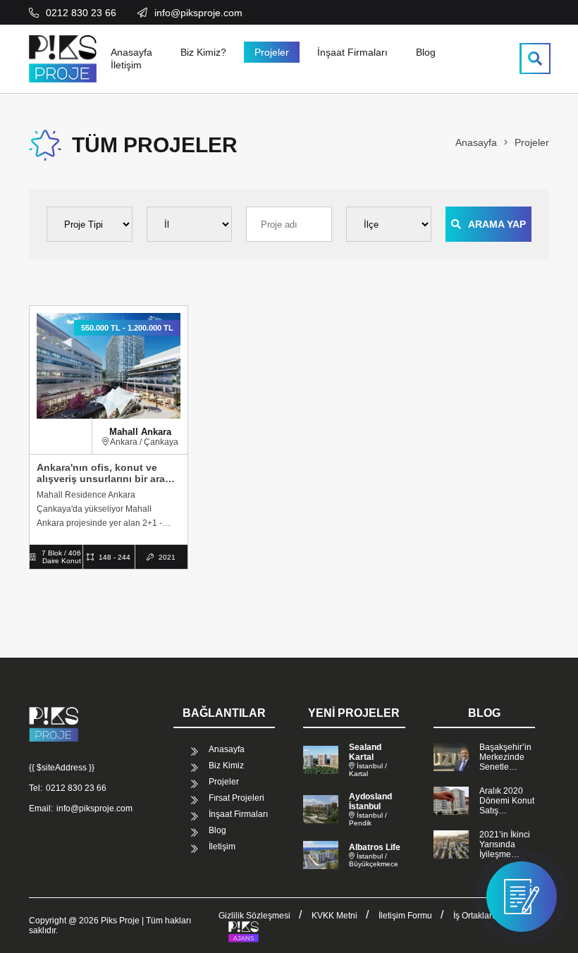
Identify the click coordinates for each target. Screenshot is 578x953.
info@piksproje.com (94, 808)
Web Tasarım (243, 931)
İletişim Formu (405, 916)
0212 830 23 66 (76, 788)
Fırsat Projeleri (236, 798)
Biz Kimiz (226, 765)
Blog (426, 52)
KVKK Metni (334, 916)
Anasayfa (131, 52)
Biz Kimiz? (203, 52)
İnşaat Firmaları (352, 52)
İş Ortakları (473, 916)
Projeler (271, 52)
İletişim (126, 64)
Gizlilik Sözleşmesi (254, 916)
